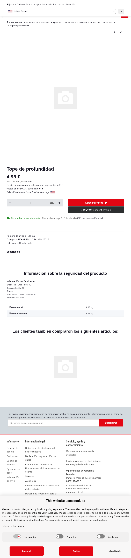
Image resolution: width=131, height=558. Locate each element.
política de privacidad (73, 417)
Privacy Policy (9, 526)
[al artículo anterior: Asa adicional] (114, 31)
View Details (115, 551)
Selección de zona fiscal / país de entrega (28, 192)
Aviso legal (30, 480)
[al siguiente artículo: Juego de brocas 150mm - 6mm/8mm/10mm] (121, 31)
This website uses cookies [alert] (65, 501)
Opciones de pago (13, 471)
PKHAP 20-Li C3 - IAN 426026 (33, 239)
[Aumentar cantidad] (59, 202)
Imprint (21, 526)
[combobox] (61, 11)
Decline (76, 551)
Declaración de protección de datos (40, 458)
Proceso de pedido (12, 450)
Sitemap (29, 476)
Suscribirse (111, 422)
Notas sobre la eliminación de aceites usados (40, 450)
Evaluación (12, 456)
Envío (29, 181)
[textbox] (61, 11)
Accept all (26, 551)
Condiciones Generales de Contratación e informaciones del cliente (42, 468)
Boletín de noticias (12, 462)
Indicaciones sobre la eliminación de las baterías (42, 487)
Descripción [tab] (13, 251)
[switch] (17, 536)
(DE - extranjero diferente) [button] (90, 218)
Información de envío (13, 479)
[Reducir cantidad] (10, 202)
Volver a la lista (15, 22)
